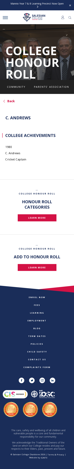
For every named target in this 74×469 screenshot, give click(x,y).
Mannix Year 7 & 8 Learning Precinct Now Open (37, 3)
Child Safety (37, 351)
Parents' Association (51, 86)
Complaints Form (37, 367)
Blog (37, 328)
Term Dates (37, 336)
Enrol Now (37, 297)
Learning (37, 313)
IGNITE (44, 457)
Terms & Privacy (55, 454)
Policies (37, 344)
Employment (37, 320)
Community (16, 86)
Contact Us (37, 359)
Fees (37, 305)
